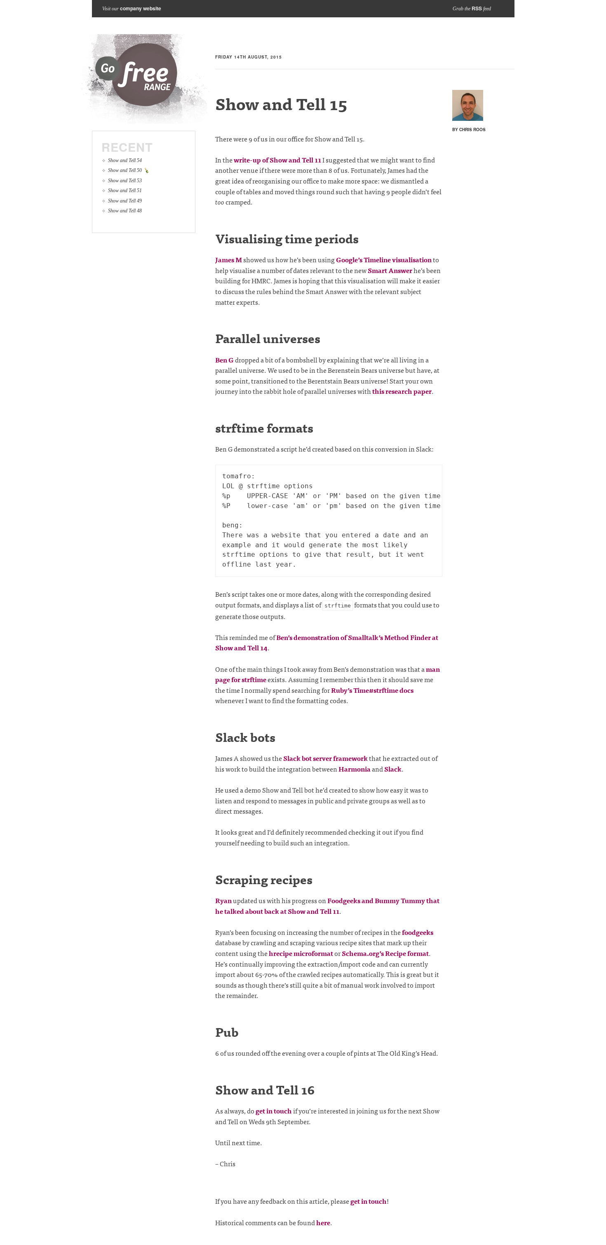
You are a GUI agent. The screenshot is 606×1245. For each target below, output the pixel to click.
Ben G (224, 359)
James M (228, 259)
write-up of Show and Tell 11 (277, 159)
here (323, 1222)
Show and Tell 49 (125, 201)
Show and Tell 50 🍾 (128, 170)
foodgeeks (417, 932)
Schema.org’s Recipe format (385, 953)
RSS (477, 8)
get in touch (274, 1110)
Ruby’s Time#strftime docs (372, 690)
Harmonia (354, 768)
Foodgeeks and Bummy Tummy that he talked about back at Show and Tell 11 (327, 905)
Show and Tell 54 (125, 160)
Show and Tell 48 (125, 211)
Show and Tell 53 (125, 181)
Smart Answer (390, 270)
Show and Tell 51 (125, 190)
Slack (393, 768)
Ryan (223, 900)
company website (140, 8)
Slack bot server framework (325, 758)
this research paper (402, 391)
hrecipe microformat (301, 953)
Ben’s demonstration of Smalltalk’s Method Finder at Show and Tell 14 (326, 642)
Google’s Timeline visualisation (384, 259)
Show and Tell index (145, 79)
